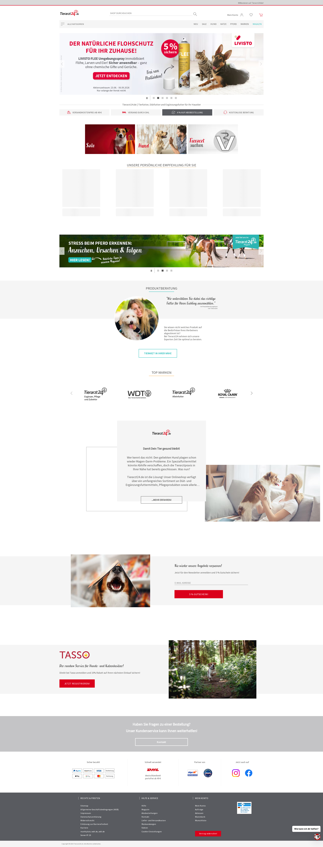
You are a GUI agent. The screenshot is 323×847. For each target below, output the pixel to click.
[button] (146, 97)
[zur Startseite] (69, 13)
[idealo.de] (208, 773)
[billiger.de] (192, 773)
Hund (213, 24)
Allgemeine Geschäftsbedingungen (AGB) (99, 809)
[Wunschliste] (251, 15)
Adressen (199, 813)
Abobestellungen (150, 813)
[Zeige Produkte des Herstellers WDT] (139, 406)
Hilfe (144, 805)
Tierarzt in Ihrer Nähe (157, 353)
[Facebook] (248, 773)
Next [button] (261, 64)
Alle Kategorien (76, 24)
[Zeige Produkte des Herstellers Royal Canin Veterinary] (227, 402)
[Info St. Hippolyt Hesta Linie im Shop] (161, 64)
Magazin (257, 24)
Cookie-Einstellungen (152, 831)
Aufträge (199, 809)
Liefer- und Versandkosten (154, 820)
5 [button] (171, 98)
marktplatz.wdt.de (89, 831)
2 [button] (158, 98)
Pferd (233, 24)
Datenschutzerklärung (90, 816)
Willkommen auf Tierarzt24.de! (251, 3)
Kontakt (161, 742)
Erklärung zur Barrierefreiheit (94, 824)
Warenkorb (200, 816)
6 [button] (176, 98)
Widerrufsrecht (87, 820)
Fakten (145, 827)
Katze (223, 24)
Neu (196, 24)
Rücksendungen (149, 824)
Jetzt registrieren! (77, 683)
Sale (204, 24)
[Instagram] (236, 773)
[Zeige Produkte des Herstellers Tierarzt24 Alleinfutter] (183, 402)
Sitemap (84, 805)
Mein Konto (200, 805)
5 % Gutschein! (198, 594)
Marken (245, 24)
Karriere (84, 827)
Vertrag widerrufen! (208, 833)
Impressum (85, 813)
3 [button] (163, 98)
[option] (161, 64)
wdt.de (102, 831)
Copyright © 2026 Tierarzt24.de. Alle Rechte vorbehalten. (81, 844)
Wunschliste (200, 820)
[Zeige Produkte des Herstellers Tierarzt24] (95, 402)
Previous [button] (61, 64)
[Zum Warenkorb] (261, 15)
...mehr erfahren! (161, 499)
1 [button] (154, 98)
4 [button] (167, 98)
